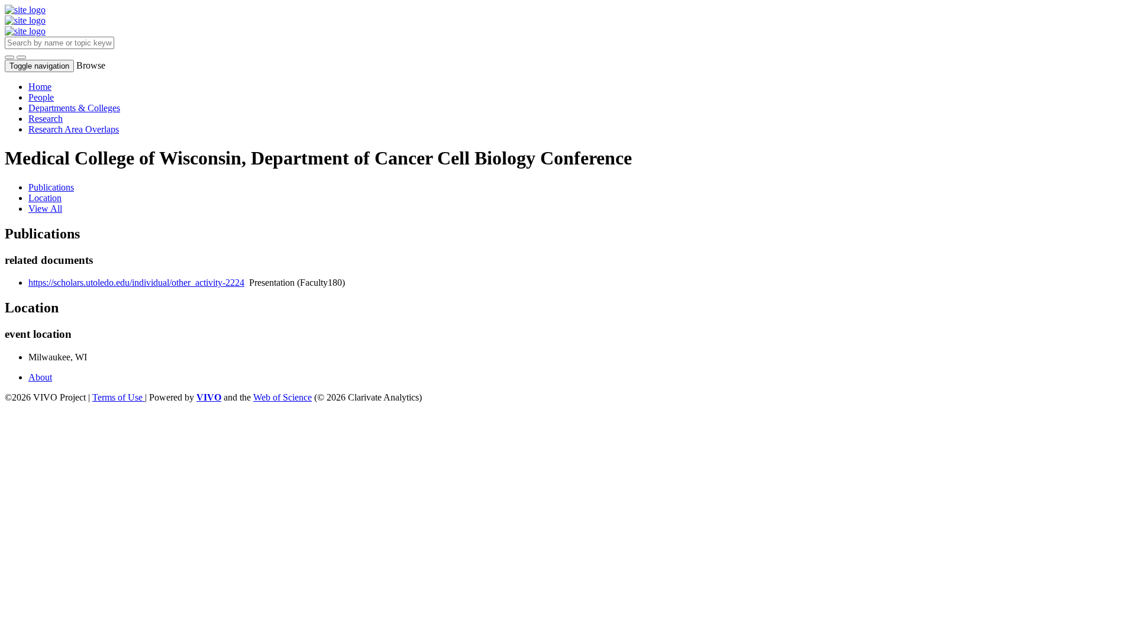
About (40, 377)
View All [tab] (45, 209)
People (41, 97)
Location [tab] (45, 198)
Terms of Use (118, 397)
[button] (9, 57)
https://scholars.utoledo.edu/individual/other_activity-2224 (136, 282)
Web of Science (282, 397)
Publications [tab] (51, 187)
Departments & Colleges (74, 108)
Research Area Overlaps (73, 129)
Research (45, 119)
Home (39, 87)
